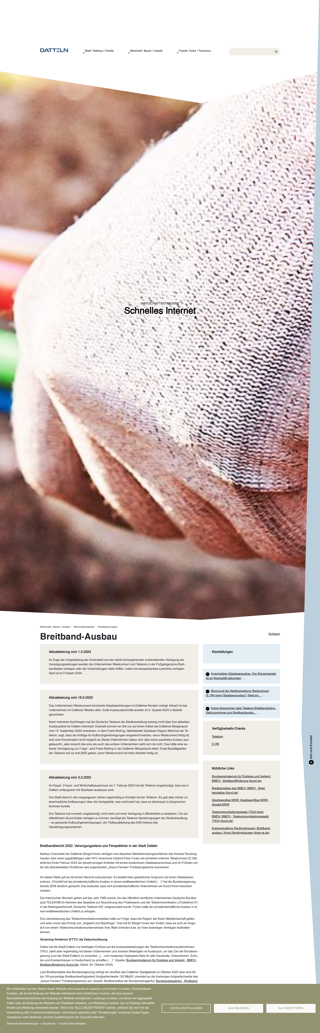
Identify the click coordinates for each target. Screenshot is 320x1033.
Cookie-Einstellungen (186, 1008)
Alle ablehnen (238, 1008)
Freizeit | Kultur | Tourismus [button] (195, 51)
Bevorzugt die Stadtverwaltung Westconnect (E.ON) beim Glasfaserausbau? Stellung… (237, 693)
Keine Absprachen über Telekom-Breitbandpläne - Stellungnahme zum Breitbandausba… (241, 710)
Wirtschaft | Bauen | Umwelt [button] (146, 51)
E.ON (215, 744)
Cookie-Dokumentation (72, 1024)
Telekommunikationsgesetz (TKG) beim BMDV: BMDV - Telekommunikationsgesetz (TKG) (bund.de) (240, 817)
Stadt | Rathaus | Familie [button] (99, 51)
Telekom (217, 736)
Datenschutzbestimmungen (23, 1024)
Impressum (49, 1024)
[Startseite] (58, 50)
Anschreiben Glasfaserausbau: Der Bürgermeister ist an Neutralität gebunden (241, 676)
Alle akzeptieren (291, 1008)
